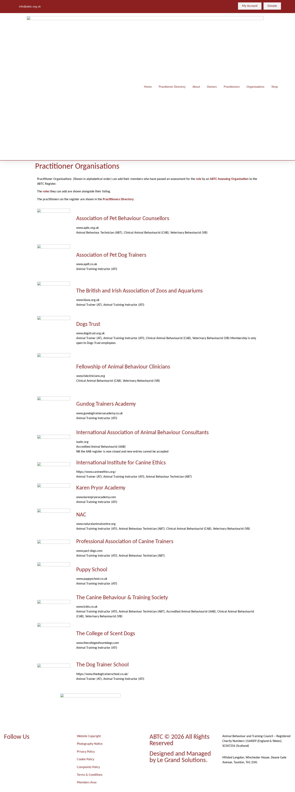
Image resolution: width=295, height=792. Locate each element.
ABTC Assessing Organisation (229, 179)
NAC (81, 515)
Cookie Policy (85, 759)
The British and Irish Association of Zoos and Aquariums (139, 291)
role (198, 179)
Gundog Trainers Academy (106, 404)
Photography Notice (90, 744)
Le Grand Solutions (181, 760)
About (196, 86)
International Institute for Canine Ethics (121, 463)
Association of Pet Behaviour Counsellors (122, 219)
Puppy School (91, 570)
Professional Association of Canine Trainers (124, 542)
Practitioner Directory (172, 86)
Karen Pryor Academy (100, 488)
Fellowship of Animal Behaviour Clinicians (123, 367)
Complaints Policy (88, 767)
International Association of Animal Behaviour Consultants (142, 433)
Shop (274, 86)
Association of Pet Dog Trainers (111, 255)
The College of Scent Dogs (105, 634)
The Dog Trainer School (102, 665)
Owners (212, 86)
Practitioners (232, 86)
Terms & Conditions (89, 775)
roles (46, 191)
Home (148, 86)
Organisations (255, 86)
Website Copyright (89, 736)
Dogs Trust (88, 324)
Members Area (87, 782)
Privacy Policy (86, 751)
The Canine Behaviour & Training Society (122, 598)
